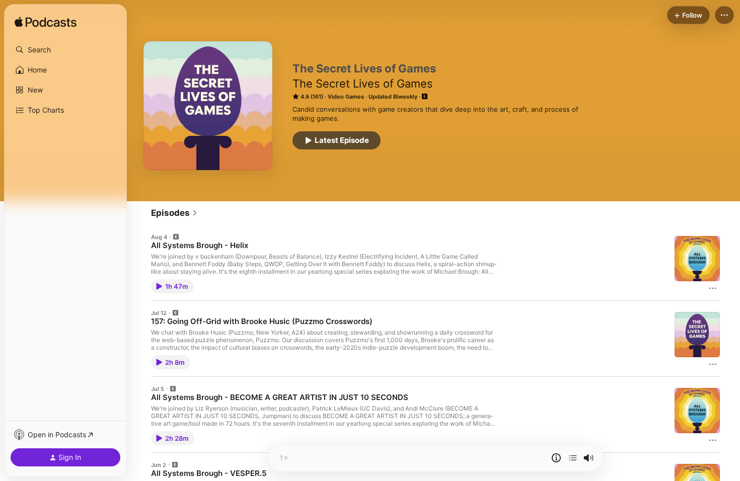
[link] (174, 212)
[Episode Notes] (556, 458)
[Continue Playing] (573, 458)
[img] (46, 23)
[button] (65, 49)
